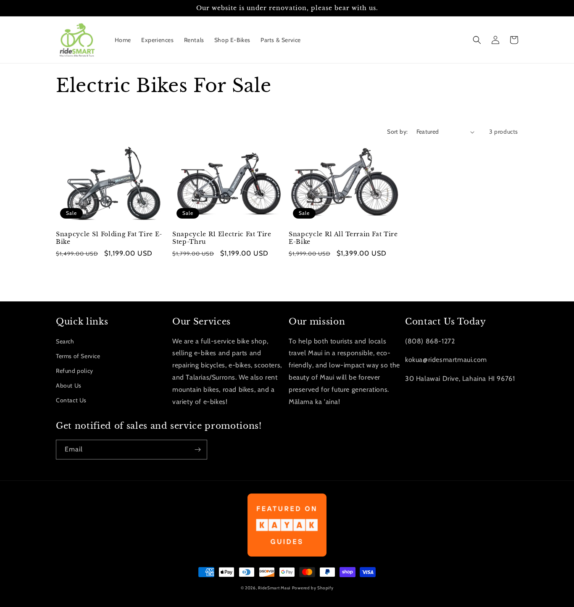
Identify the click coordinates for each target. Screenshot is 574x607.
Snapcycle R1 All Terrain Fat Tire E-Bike (343, 237)
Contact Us (71, 400)
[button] (477, 40)
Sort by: (397, 131)
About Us (69, 385)
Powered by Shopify (313, 588)
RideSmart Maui (274, 588)
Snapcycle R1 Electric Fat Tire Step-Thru (221, 237)
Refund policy (74, 371)
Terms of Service (78, 356)
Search (65, 341)
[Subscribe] (197, 449)
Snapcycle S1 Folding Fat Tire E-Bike (109, 237)
